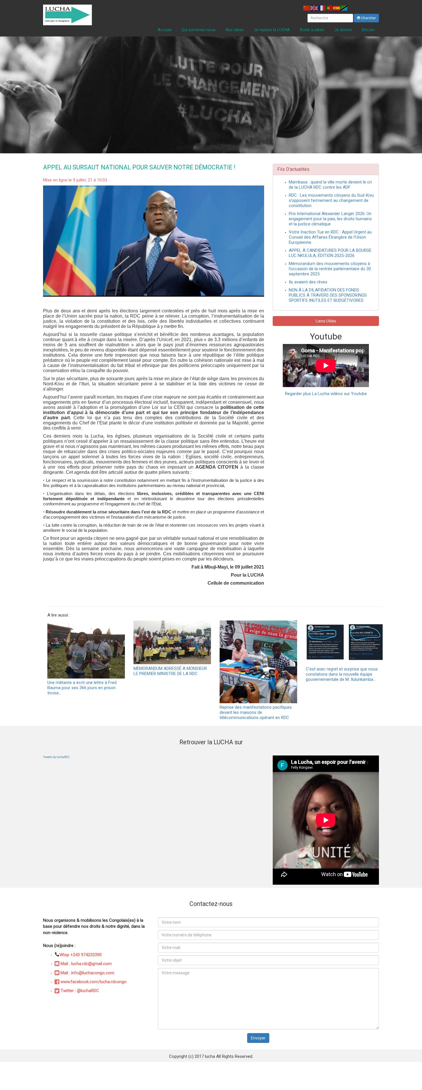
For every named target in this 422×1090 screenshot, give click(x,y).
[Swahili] (344, 7)
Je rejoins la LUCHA (272, 30)
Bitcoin (368, 30)
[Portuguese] (329, 7)
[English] (314, 7)
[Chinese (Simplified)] (307, 7)
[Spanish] (336, 7)
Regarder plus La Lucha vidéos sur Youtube (326, 393)
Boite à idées (312, 30)
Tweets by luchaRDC (56, 757)
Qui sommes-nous (198, 30)
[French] (322, 7)
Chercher (368, 18)
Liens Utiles (326, 321)
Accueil (164, 30)
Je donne (343, 30)
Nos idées (235, 30)
